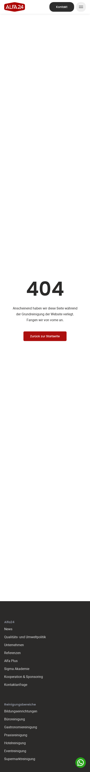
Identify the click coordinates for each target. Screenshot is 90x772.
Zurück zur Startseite (45, 336)
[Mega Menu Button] (81, 7)
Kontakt (61, 7)
